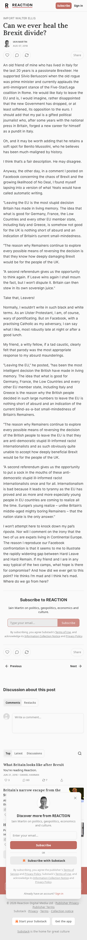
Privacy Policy (33, 874)
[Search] (80, 753)
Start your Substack (33, 921)
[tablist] (20, 703)
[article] (43, 772)
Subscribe (63, 6)
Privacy (33, 911)
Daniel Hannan (29, 774)
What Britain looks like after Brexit (33, 765)
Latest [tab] (18, 753)
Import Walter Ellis (19, 18)
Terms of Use (63, 874)
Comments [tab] (13, 702)
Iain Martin (20, 41)
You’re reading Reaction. (20, 770)
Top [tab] (8, 753)
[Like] (7, 55)
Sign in (78, 6)
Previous (15, 666)
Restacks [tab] (30, 702)
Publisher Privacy (67, 903)
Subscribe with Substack (46, 860)
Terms (44, 911)
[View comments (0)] (17, 55)
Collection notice (62, 911)
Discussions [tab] (34, 753)
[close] (75, 798)
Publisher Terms (44, 907)
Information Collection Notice (51, 878)
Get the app (63, 921)
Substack (23, 931)
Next (73, 666)
